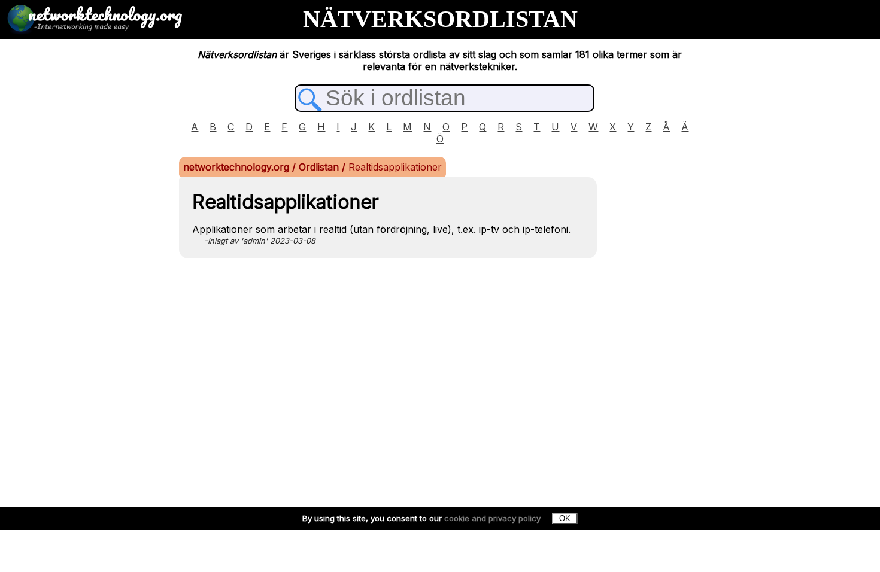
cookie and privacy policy (492, 518)
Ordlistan (320, 167)
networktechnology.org (237, 167)
